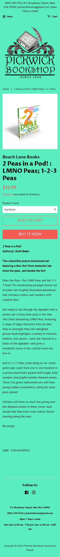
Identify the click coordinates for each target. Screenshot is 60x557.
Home (5, 89)
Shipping (7, 194)
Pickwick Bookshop (33, 545)
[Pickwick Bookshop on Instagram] (34, 493)
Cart (55, 16)
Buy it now (30, 234)
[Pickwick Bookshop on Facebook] (26, 493)
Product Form (10, 203)
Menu (9, 16)
